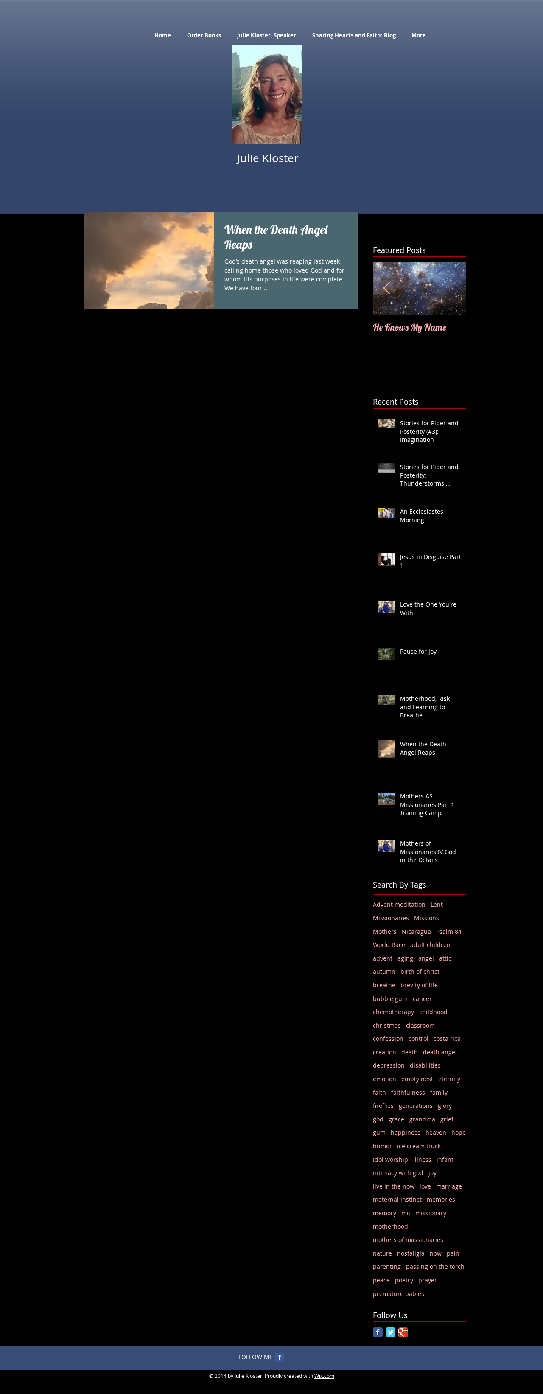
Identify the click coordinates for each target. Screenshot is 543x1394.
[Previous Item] (386, 288)
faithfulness (408, 1092)
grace (396, 1119)
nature (382, 1253)
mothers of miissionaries (408, 1240)
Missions (426, 918)
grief (446, 1119)
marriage (449, 1186)
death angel (440, 1052)
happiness (405, 1132)
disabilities (425, 1065)
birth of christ (419, 971)
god (378, 1119)
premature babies (398, 1294)
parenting (387, 1266)
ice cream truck (419, 1146)
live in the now (393, 1186)
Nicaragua (416, 931)
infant (445, 1159)
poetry (404, 1280)
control (418, 1038)
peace (381, 1280)
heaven (435, 1132)
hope (458, 1132)
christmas (387, 1025)
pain (453, 1253)
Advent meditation (399, 904)
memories (441, 1199)
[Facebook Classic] (378, 1332)
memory (384, 1213)
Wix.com (324, 1375)
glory (445, 1106)
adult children (430, 945)
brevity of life (419, 985)
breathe (384, 985)
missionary (430, 1213)
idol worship (390, 1159)
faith (379, 1092)
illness (422, 1159)
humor (382, 1146)
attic (445, 958)
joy (432, 1173)
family (439, 1092)
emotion (384, 1079)
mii (405, 1213)
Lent (437, 904)
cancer (422, 999)
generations (416, 1106)
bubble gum (390, 999)
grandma (422, 1119)
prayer (427, 1280)
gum (379, 1132)
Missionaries (391, 918)
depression (389, 1065)
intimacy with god (398, 1173)
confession (388, 1038)
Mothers (385, 931)
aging (405, 958)
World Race (389, 945)
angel (426, 958)
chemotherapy (393, 1012)
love (425, 1186)
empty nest (417, 1079)
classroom (420, 1025)
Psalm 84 (449, 931)
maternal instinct (397, 1199)
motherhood (390, 1227)
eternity (449, 1079)
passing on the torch (435, 1266)
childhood (433, 1012)
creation (384, 1052)
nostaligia (411, 1253)
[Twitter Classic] (390, 1332)
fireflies (383, 1106)
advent (382, 958)
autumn (384, 971)
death (409, 1052)
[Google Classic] (403, 1332)
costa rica (447, 1038)
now (436, 1253)
